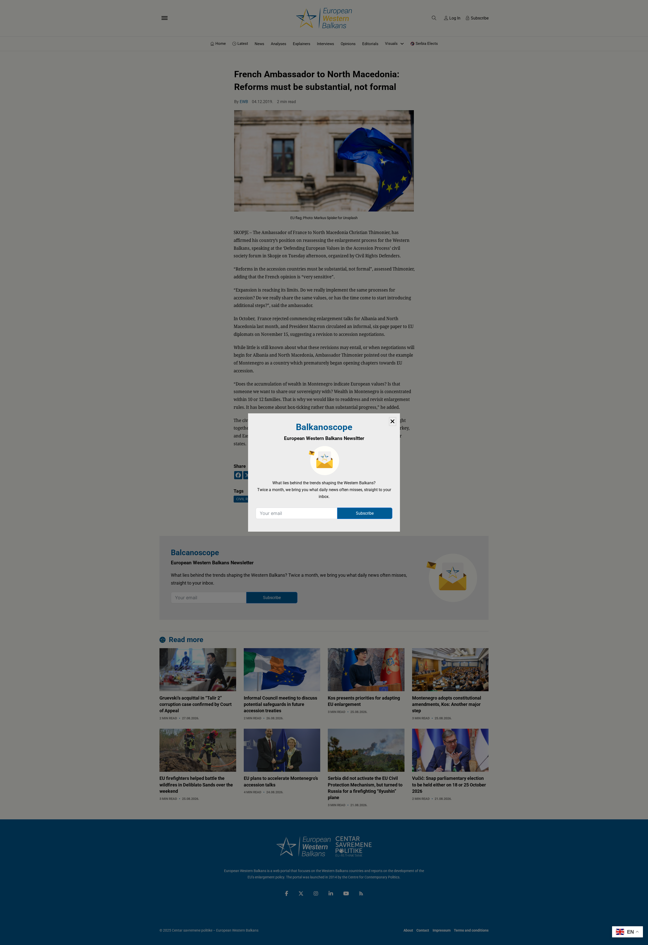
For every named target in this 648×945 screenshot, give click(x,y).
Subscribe (365, 513)
